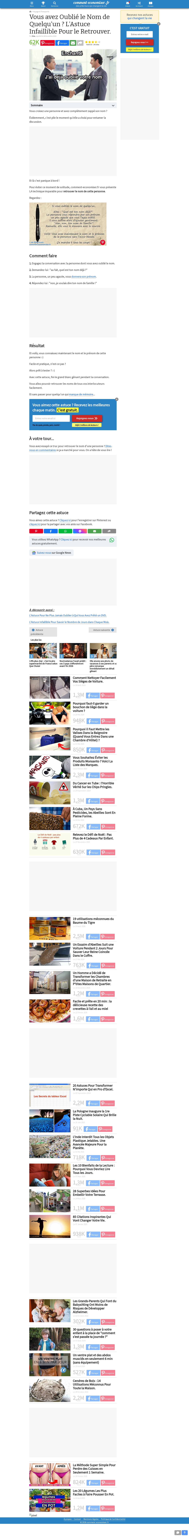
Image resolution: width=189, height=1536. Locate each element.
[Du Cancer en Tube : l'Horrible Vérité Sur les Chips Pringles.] (49, 792)
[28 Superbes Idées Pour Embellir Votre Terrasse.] (49, 1200)
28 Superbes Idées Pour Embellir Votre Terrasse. (89, 1193)
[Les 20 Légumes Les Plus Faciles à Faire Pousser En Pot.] (49, 1500)
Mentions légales (91, 1519)
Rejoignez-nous (85, 418)
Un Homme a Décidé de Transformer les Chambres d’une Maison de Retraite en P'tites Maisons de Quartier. (92, 978)
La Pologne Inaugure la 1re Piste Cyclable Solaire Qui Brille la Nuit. (94, 1115)
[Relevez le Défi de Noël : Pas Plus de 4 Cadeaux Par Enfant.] (49, 844)
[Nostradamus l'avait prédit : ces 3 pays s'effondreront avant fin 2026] (73, 650)
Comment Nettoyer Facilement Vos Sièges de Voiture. (94, 679)
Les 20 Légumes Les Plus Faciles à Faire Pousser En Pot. (93, 1492)
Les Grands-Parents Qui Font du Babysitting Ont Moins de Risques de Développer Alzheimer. (94, 1306)
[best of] (43, 3)
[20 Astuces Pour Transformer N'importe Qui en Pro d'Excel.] (49, 1095)
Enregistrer (49, 43)
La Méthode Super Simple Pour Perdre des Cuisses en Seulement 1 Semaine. (94, 1468)
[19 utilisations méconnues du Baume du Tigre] (49, 928)
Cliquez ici (65, 520)
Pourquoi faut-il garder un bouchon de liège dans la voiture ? (91, 707)
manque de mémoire (81, 394)
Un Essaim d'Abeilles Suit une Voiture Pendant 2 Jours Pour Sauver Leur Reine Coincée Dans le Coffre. (93, 950)
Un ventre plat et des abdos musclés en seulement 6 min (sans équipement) (93, 1358)
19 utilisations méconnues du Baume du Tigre (93, 921)
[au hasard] (139, 3)
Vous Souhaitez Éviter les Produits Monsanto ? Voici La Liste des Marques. (93, 761)
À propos (150, 6)
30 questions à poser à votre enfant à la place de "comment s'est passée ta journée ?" (94, 1333)
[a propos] (150, 3)
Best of (43, 6)
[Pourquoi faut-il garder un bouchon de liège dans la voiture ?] (49, 713)
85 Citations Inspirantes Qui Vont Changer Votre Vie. (92, 1219)
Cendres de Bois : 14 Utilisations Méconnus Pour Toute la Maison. (92, 1384)
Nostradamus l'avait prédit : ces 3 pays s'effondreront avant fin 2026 (73, 663)
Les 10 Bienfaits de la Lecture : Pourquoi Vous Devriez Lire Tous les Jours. (94, 1169)
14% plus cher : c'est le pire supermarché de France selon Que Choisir (43, 663)
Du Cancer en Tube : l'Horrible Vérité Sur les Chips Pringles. (93, 785)
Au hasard (139, 6)
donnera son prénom (83, 276)
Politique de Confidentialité (113, 1519)
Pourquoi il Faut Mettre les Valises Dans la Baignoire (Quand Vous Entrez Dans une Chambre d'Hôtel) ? (93, 734)
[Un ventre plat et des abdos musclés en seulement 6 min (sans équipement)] (49, 1364)
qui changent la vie (139, 18)
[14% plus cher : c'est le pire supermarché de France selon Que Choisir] (43, 650)
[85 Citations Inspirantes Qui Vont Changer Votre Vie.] (49, 1226)
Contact (77, 1519)
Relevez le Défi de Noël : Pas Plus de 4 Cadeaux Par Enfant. (93, 836)
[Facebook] (51, 531)
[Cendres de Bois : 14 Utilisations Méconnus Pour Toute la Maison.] (49, 1390)
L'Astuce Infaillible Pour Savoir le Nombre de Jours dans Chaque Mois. (69, 622)
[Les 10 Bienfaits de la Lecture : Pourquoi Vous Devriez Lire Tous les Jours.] (49, 1175)
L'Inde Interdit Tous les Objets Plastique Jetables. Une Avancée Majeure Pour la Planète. (93, 1142)
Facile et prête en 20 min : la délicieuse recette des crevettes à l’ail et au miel (92, 1005)
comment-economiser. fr (91, 3)
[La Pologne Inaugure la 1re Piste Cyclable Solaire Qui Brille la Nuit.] (49, 1120)
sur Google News (54, 552)
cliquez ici (34, 524)
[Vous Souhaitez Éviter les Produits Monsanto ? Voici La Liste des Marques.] (49, 767)
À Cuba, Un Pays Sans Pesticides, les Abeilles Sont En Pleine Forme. (94, 812)
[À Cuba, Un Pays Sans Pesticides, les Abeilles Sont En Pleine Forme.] (49, 818)
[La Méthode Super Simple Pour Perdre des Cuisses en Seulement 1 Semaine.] (49, 1474)
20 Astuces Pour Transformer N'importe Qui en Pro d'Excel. (93, 1087)
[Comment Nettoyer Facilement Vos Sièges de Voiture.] (49, 687)
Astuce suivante (101, 629)
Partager (63, 43)
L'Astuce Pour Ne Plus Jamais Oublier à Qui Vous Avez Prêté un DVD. (67, 615)
